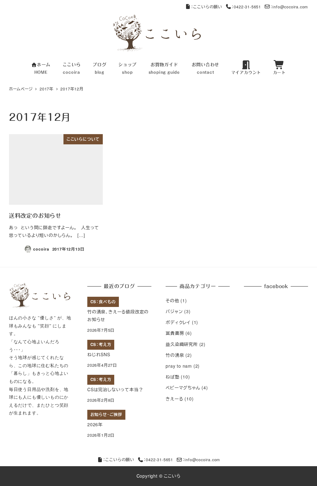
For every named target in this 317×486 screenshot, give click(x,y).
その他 (172, 300)
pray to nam (179, 366)
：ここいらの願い (206, 7)
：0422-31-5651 (246, 7)
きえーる (174, 399)
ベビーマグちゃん (183, 387)
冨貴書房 (175, 333)
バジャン (174, 311)
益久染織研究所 (182, 344)
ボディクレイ (178, 322)
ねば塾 (172, 377)
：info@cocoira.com (289, 7)
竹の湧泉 (175, 355)
